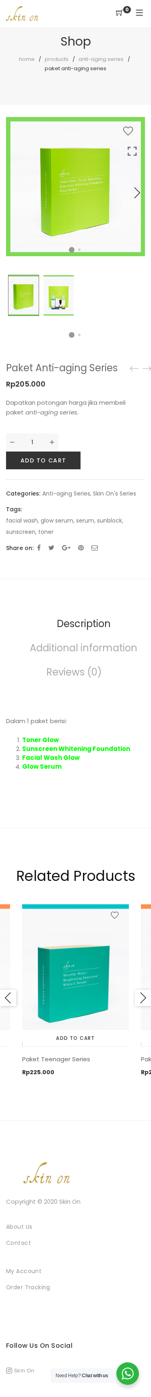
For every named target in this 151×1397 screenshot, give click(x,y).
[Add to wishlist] (130, 131)
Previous (8, 998)
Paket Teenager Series (56, 1059)
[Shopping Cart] (119, 13)
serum (85, 521)
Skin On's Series (114, 493)
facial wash (22, 521)
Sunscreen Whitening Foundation (76, 749)
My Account (23, 1271)
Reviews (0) (74, 672)
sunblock (109, 521)
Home (27, 59)
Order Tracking (28, 1287)
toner (46, 532)
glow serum (57, 521)
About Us (19, 1227)
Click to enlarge (132, 200)
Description (84, 623)
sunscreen (20, 532)
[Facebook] (39, 547)
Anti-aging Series (101, 59)
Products (56, 59)
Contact (18, 1243)
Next (137, 193)
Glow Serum (42, 766)
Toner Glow (40, 740)
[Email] (94, 547)
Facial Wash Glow (51, 757)
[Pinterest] (81, 547)
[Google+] (66, 547)
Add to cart (43, 460)
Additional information (83, 648)
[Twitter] (51, 547)
